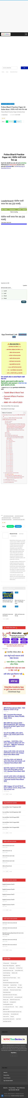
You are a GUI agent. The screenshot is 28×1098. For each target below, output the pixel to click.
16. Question (11, 460)
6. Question (10, 448)
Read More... (14, 1052)
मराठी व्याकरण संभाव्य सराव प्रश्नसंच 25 (10, 922)
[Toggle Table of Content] (23, 413)
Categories (9, 433)
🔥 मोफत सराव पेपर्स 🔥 (10, 474)
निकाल (17, 1006)
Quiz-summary (9, 421)
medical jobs (5, 989)
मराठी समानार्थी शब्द (6, 1014)
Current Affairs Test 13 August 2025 (11, 827)
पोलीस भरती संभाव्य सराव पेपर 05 (8, 861)
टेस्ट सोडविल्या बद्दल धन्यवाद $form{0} (12, 435)
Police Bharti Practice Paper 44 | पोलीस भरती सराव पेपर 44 (14, 415)
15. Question (11, 459)
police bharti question (16, 517)
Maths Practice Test (12, 987)
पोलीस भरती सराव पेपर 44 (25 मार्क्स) (9, 419)
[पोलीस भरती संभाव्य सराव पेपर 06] (20, 609)
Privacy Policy (6, 1075)
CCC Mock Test (19, 968)
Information (9, 422)
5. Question (10, 447)
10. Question (11, 453)
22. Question (11, 467)
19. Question (11, 464)
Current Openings (6, 972)
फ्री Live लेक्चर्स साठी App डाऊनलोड (14, 373)
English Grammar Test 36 (8, 899)
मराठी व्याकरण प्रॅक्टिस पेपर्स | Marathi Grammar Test (12, 1011)
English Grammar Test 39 (8, 884)
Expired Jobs (5, 980)
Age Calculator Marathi (8, 1080)
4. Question (10, 446)
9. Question (11, 452)
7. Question (10, 449)
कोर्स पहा (14, 681)
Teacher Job (5, 1002)
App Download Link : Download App (11, 472)
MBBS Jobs (20, 987)
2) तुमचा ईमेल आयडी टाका (11, 441)
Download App (14, 692)
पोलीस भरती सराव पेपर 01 (7, 866)
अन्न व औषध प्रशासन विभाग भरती (8, 1006)
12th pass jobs (14, 963)
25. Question (11, 471)
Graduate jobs (6, 985)
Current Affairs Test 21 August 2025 (11, 822)
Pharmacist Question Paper (15, 989)
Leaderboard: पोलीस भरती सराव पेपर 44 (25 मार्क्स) (12, 418)
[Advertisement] (14, 16)
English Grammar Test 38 (8, 889)
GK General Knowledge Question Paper (10, 982)
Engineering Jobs (6, 975)
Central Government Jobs (8, 970)
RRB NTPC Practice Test (15, 999)
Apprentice (18, 965)
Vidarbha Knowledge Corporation (17, 1095)
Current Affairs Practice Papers (11, 480)
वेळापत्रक (12, 1016)
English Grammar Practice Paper (9, 977)
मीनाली (5, 296)
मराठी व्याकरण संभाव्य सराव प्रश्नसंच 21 (10, 944)
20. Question (11, 465)
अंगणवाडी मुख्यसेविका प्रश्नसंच (8, 1004)
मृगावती (5, 291)
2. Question (10, 443)
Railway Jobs (5, 999)
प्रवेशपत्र (21, 1006)
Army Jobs (5, 968)
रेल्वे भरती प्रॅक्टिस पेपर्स (14, 1014)
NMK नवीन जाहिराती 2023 (13, 402)
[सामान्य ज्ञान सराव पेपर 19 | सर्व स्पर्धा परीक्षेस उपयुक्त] (8, 595)
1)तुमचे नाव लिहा (10, 440)
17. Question (11, 461)
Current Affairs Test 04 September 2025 (12, 812)
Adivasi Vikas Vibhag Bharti (8, 965)
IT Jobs (4, 987)
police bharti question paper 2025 (18, 519)
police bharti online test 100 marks (10, 994)
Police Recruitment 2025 (8, 997)
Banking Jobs (12, 968)
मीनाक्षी (5, 298)
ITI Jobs (20, 985)
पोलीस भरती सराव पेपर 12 (7, 850)
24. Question (11, 470)
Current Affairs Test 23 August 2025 (11, 817)
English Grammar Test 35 (8, 904)
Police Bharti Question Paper (7, 519)
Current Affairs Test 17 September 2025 (12, 807)
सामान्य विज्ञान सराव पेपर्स (7, 1021)
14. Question (11, 458)
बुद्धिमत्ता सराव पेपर (6, 1009)
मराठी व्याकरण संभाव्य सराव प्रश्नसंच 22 (10, 939)
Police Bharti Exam (6, 103)
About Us (5, 1072)
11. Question (11, 454)
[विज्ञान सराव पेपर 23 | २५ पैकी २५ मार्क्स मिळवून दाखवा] (20, 595)
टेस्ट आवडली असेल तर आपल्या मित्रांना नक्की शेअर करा (14, 475)
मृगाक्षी (5, 293)
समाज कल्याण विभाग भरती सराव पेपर (8, 1019)
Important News (13, 985)
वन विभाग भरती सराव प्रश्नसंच (14, 355)
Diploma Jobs (14, 972)
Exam (12, 103)
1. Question (10, 442)
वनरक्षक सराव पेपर (6, 1016)
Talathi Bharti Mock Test (14, 393)
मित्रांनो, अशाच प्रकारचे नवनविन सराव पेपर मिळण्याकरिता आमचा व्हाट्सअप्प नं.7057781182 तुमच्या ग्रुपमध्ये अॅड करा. (15, 477)
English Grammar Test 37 (8, 894)
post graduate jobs (18, 997)
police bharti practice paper (6, 517)
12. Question (11, 455)
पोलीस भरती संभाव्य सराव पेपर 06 (8, 855)
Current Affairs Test (19, 970)
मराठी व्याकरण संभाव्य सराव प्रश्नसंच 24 (10, 928)
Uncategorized (13, 1002)
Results (8, 432)
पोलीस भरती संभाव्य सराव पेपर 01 (8, 845)
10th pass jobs (6, 963)
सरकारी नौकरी (18, 1019)
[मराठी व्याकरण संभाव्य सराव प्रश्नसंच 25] (8, 609)
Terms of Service (7, 1077)
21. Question (11, 466)
